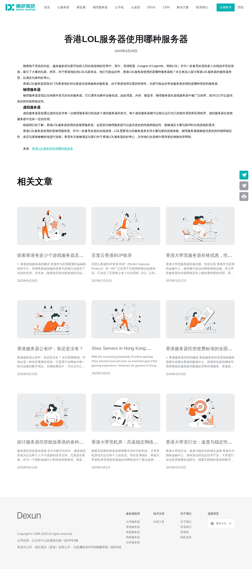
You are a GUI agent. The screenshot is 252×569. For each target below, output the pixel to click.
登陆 (241, 7)
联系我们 (202, 7)
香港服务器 (133, 526)
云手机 (119, 7)
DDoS (151, 7)
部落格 (184, 532)
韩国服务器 (133, 537)
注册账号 (226, 7)
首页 (47, 7)
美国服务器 (133, 532)
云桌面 (135, 7)
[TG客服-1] (243, 175)
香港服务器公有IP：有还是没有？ (50, 348)
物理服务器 (100, 7)
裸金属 (81, 7)
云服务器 (63, 7)
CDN (166, 7)
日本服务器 (133, 542)
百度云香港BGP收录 (112, 255)
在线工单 (158, 521)
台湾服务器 (133, 521)
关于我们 (185, 521)
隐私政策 (185, 537)
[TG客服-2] (243, 185)
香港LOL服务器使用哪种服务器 (52, 148)
